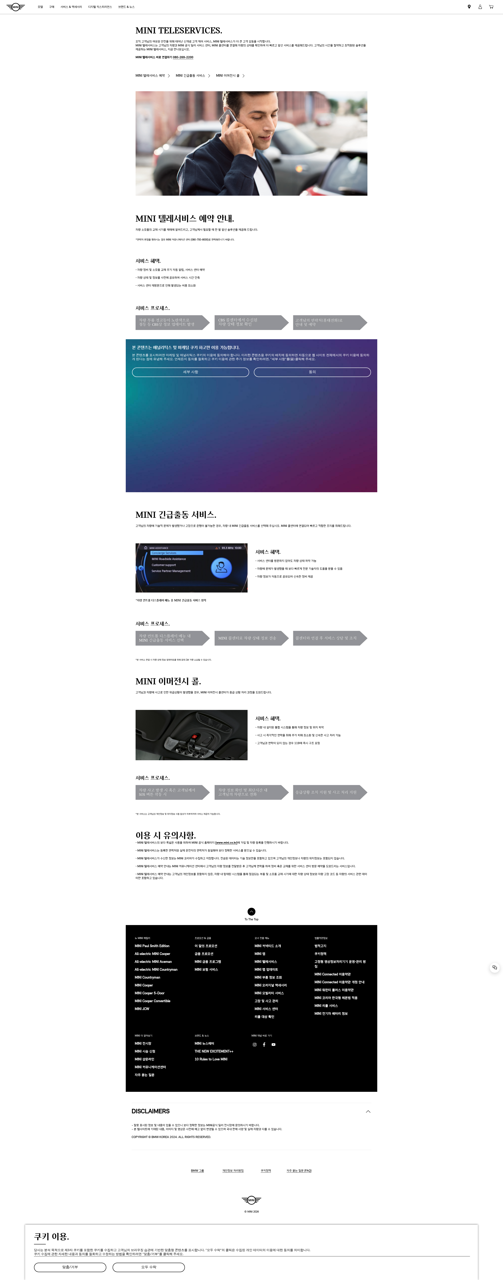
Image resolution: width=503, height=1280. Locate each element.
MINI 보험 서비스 (206, 970)
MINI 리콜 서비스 (326, 1006)
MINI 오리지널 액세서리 (271, 985)
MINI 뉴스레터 (204, 1044)
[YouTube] (273, 1044)
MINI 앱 (260, 954)
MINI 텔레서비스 (266, 962)
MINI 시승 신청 (145, 1051)
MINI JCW (142, 1009)
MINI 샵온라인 (144, 1059)
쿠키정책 (320, 954)
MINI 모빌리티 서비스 (269, 993)
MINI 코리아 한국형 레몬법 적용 (336, 998)
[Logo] (251, 1200)
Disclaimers (151, 1112)
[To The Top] (251, 912)
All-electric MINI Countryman (156, 970)
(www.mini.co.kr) (226, 842)
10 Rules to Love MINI (211, 1059)
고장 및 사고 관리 (266, 1001)
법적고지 (320, 946)
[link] (100, 7)
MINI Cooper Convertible (152, 1001)
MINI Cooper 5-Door (149, 993)
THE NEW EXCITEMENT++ (214, 1051)
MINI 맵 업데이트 (266, 970)
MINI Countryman (147, 978)
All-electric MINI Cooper (152, 954)
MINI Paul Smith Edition (152, 946)
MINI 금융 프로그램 (208, 962)
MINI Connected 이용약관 (333, 974)
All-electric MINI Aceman (153, 962)
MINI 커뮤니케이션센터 (150, 1067)
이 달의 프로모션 (206, 946)
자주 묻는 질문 (144, 1075)
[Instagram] (255, 1044)
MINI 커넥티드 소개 (268, 946)
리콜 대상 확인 (264, 1017)
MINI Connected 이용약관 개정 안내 (339, 982)
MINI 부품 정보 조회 (268, 978)
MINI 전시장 (143, 1044)
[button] (480, 7)
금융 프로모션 (204, 954)
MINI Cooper (144, 985)
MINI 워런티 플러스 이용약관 (334, 990)
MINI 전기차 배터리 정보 (331, 1014)
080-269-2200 (183, 57)
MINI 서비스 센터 (266, 1009)
